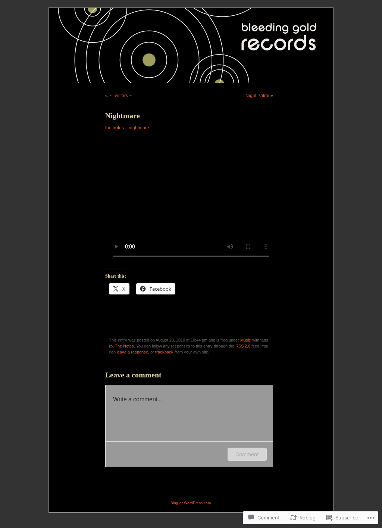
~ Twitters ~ (120, 95)
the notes (114, 127)
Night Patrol (257, 95)
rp (111, 346)
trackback (164, 352)
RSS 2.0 (242, 346)
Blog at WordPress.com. (191, 503)
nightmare (139, 127)
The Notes (124, 346)
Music (245, 340)
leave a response (132, 352)
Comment (247, 454)
